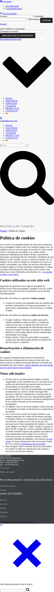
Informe (3, 490)
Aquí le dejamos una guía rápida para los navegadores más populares (26, 366)
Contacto (3, 516)
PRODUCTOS (12, 108)
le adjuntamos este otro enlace (33, 444)
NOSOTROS (12, 101)
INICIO (9, 98)
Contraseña (38, 16)
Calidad (3, 508)
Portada (3, 231)
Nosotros (3, 500)
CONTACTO (12, 111)
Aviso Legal (4, 468)
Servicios (3, 504)
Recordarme (34, 19)
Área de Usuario (9, 13)
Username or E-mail (9, 31)
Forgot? (3, 24)
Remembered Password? (11, 39)
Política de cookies (7, 472)
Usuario (3, 16)
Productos (4, 512)
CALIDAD (11, 106)
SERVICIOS (11, 103)
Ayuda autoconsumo (8, 486)
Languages (6, 1)
